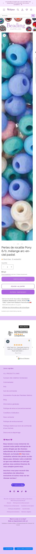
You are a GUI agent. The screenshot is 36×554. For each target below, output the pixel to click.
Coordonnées (26, 508)
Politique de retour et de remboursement (17, 408)
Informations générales (11, 404)
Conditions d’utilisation (27, 505)
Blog (5, 399)
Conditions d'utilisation (11, 413)
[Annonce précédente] (3, 3)
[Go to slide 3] (19, 356)
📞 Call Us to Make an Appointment (23, 548)
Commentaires (8, 382)
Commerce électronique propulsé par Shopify (19, 501)
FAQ (4, 386)
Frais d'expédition (6, 274)
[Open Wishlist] (27, 10)
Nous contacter (8, 417)
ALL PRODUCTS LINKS (11, 373)
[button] (4, 10)
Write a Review (24, 326)
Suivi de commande (10, 391)
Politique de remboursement (13, 421)
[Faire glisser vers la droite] (22, 244)
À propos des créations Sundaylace (15, 378)
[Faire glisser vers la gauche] (14, 244)
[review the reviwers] (29, 340)
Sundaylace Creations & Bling (17, 498)
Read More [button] (18, 353)
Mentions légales (26, 511)
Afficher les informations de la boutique (15, 307)
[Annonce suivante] (32, 3)
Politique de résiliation (13, 511)
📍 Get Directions (8, 548)
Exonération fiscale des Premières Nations (17, 395)
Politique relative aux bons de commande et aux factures (17, 427)
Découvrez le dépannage (11, 432)
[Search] (33, 15)
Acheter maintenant (18, 292)
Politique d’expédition (14, 508)
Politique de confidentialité (11, 505)
